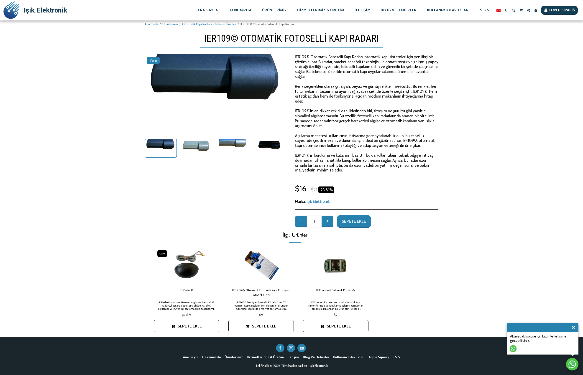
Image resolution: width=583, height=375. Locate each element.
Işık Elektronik (318, 201)
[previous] (152, 95)
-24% (162, 253)
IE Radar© (186, 290)
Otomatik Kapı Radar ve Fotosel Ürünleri (209, 24)
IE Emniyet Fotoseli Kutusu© (335, 290)
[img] (186, 266)
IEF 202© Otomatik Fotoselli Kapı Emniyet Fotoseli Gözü (261, 292)
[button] (506, 10)
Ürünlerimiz (170, 24)
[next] (281, 95)
